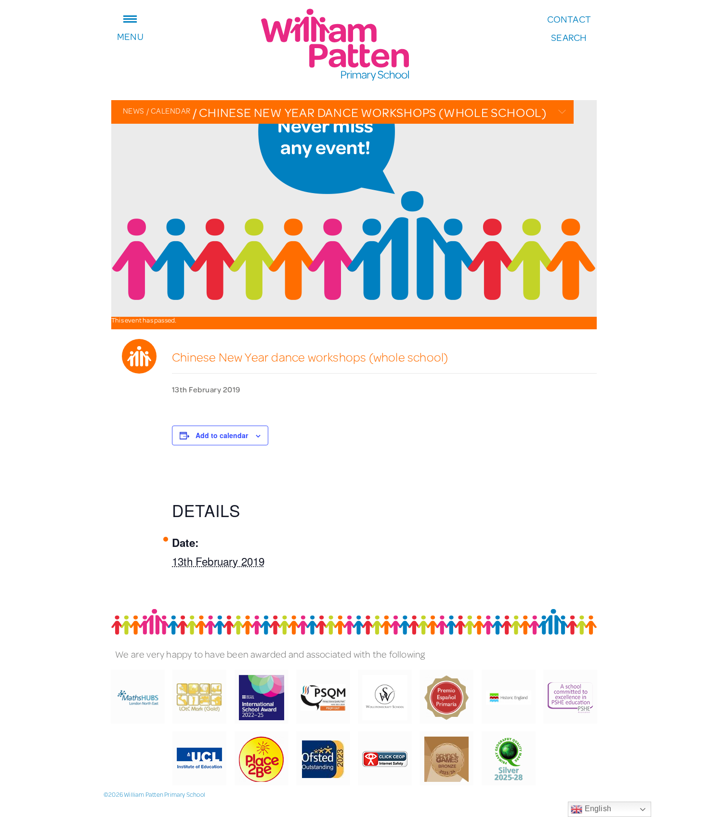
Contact (569, 19)
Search (569, 37)
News (133, 110)
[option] (354, 208)
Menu (130, 35)
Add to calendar (222, 435)
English (596, 808)
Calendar (168, 110)
